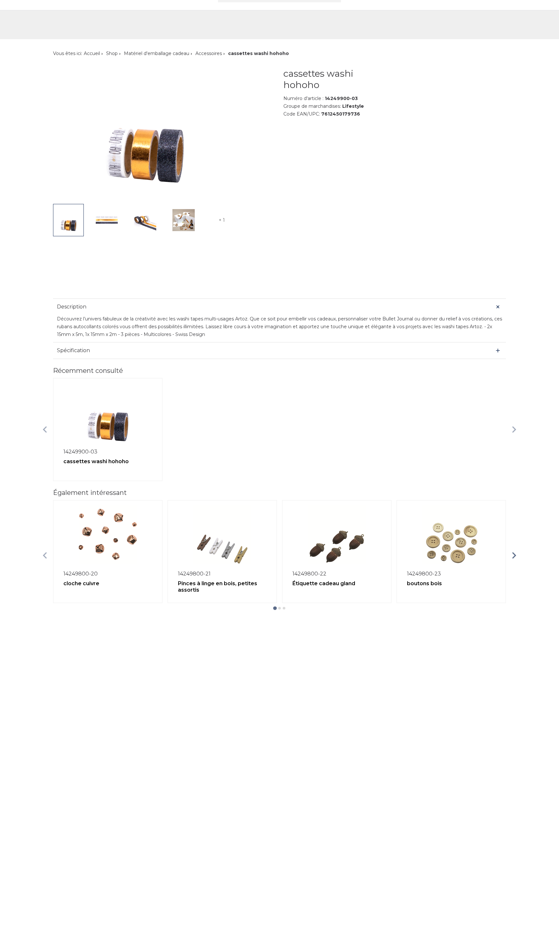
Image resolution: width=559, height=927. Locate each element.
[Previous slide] (45, 429)
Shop (112, 53)
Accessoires (208, 53)
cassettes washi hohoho (96, 461)
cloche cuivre (81, 583)
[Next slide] (514, 429)
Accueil (92, 53)
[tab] (275, 608)
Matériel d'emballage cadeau (156, 53)
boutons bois (424, 583)
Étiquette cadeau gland (323, 583)
